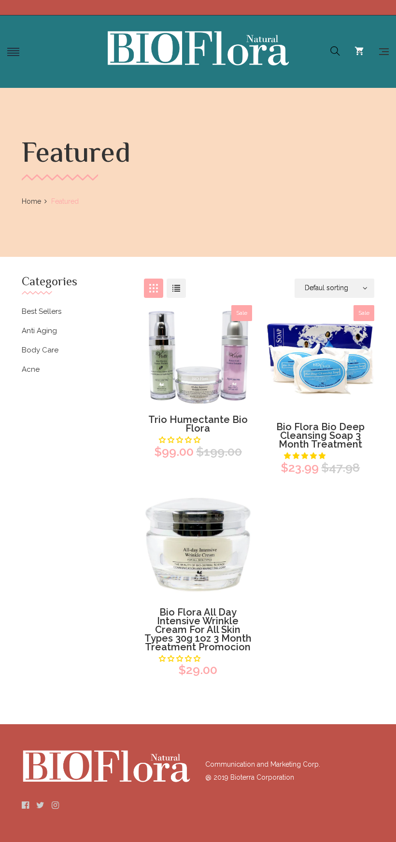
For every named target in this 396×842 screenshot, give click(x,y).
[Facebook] (25, 806)
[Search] (335, 51)
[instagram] (55, 806)
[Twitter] (40, 806)
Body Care (40, 350)
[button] (305, 456)
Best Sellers (41, 311)
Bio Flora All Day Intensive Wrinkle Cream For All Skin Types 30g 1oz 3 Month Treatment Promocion (198, 629)
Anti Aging (39, 330)
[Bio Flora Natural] (198, 48)
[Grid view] (153, 288)
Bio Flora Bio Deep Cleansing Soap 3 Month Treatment (320, 435)
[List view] (176, 288)
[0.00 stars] (180, 440)
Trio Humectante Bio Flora (198, 424)
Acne (31, 369)
